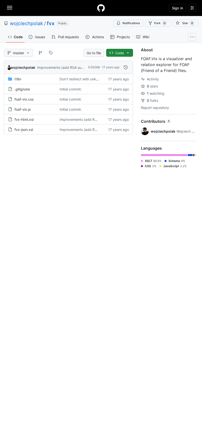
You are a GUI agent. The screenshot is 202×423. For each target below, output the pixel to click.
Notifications (131, 23)
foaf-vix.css (24, 99)
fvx (50, 23)
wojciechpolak (26, 23)
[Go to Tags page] (51, 53)
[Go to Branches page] (40, 53)
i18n (18, 79)
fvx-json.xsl (24, 129)
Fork (160, 23)
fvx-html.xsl (24, 119)
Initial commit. (71, 89)
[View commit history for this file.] (125, 67)
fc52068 (94, 67)
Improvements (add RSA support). (64, 67)
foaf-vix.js (23, 109)
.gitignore (22, 89)
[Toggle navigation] (9, 7)
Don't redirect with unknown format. (88, 79)
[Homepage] (101, 8)
